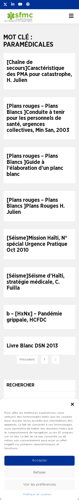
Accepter (39, 460)
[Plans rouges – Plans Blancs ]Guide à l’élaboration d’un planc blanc (35, 165)
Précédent (27, 359)
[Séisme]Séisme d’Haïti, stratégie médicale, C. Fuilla (36, 282)
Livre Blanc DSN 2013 (32, 346)
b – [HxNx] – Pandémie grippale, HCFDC (34, 317)
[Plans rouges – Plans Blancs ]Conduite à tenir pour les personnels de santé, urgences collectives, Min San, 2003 (38, 118)
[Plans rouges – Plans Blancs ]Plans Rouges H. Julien (36, 206)
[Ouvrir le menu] (71, 16)
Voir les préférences (39, 484)
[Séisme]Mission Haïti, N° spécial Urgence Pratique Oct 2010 (37, 244)
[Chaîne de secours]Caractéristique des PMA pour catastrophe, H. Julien (39, 71)
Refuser (39, 472)
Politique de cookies (37, 494)
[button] (72, 404)
